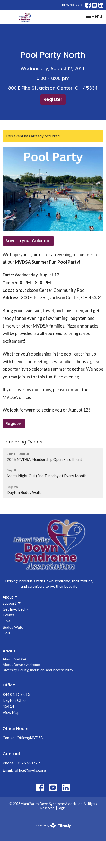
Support (9, 603)
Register (53, 99)
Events (8, 615)
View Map (11, 712)
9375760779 (71, 5)
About (8, 597)
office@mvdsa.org (30, 770)
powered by (50, 830)
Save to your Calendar (28, 241)
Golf (6, 633)
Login (62, 808)
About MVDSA (14, 659)
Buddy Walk (13, 627)
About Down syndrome (21, 664)
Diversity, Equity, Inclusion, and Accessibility (38, 670)
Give (7, 621)
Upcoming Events (22, 441)
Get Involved (14, 609)
